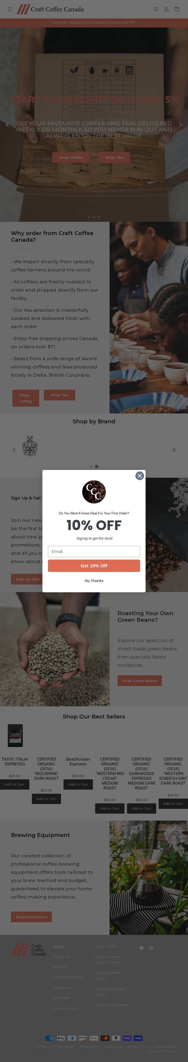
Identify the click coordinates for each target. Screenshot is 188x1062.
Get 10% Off (94, 565)
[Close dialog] (140, 476)
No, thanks (94, 580)
